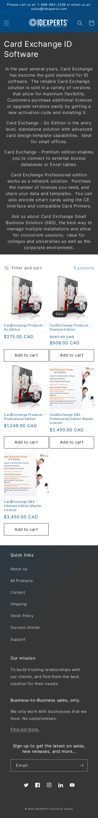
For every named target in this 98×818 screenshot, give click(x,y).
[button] (6, 23)
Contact (17, 592)
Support (17, 639)
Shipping (18, 604)
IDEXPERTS (41, 809)
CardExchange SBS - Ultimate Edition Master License (23, 506)
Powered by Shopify (61, 809)
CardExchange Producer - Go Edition (24, 327)
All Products (21, 580)
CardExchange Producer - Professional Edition (24, 417)
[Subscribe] (81, 765)
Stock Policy (21, 615)
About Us (18, 569)
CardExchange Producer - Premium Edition (70, 327)
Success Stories (25, 627)
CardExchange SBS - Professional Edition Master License (72, 419)
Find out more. (24, 729)
